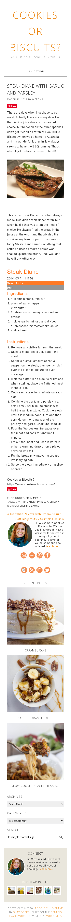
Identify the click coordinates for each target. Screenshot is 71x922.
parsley (42, 501)
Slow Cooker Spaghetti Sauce (35, 786)
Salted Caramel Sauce (35, 718)
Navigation (35, 71)
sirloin (55, 501)
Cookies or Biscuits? (36, 31)
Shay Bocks (21, 912)
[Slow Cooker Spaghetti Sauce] (35, 751)
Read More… (53, 546)
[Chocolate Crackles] (39, 890)
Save (13, 105)
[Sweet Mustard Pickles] (21, 890)
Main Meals (33, 498)
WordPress (54, 916)
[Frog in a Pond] (48, 890)
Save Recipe (15, 283)
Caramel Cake (35, 650)
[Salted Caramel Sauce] (35, 683)
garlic (31, 501)
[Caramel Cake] (35, 616)
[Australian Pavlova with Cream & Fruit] (57, 890)
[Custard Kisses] (30, 890)
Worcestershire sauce (23, 505)
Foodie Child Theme (49, 908)
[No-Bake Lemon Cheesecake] (11, 890)
